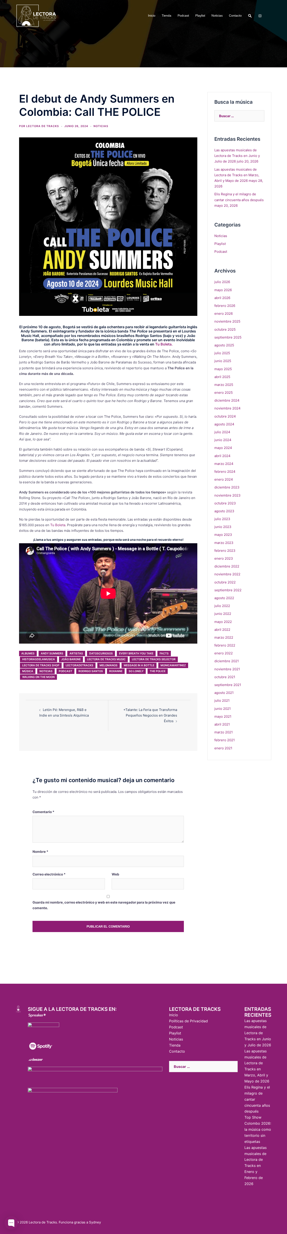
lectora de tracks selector (154, 659)
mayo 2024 (223, 448)
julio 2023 (222, 519)
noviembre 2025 (227, 321)
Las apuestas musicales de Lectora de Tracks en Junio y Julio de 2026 (237, 155)
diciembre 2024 (226, 400)
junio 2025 (222, 361)
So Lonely (136, 671)
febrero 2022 (224, 645)
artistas (76, 653)
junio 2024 (222, 440)
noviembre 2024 (227, 408)
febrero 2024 (224, 471)
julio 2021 (222, 700)
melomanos (108, 665)
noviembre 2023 (227, 495)
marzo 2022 (223, 637)
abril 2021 (222, 724)
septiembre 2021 (227, 685)
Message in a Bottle (139, 665)
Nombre (40, 851)
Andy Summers (52, 653)
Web (115, 874)
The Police (157, 671)
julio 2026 (222, 282)
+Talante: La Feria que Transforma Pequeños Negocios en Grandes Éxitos (150, 715)
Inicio (151, 15)
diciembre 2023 (226, 487)
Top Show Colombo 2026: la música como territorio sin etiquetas (257, 1129)
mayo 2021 (222, 716)
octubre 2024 (225, 416)
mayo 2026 (223, 290)
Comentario (43, 812)
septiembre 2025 (227, 337)
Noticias (217, 15)
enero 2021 (223, 748)
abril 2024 (222, 456)
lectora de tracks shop (40, 665)
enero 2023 (223, 558)
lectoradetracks (79, 665)
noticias (45, 671)
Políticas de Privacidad (188, 1021)
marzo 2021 (223, 732)
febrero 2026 (224, 306)
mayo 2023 (223, 534)
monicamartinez (173, 665)
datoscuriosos (101, 653)
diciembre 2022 (226, 566)
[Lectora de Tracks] (36, 15)
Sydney (95, 1222)
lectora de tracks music (106, 659)
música (27, 671)
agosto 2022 (224, 598)
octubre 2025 (225, 329)
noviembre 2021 (227, 669)
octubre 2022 (225, 582)
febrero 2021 (224, 740)
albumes (28, 653)
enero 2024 (223, 479)
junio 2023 (222, 527)
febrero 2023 (224, 550)
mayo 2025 (223, 369)
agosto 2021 (224, 693)
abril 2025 (222, 377)
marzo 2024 (223, 464)
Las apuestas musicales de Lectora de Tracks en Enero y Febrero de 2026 (255, 1165)
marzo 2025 (223, 385)
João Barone (71, 659)
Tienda (166, 15)
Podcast (183, 15)
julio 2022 (222, 606)
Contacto (235, 15)
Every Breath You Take (136, 653)
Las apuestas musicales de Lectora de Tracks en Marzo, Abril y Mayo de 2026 (236, 175)
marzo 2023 (223, 543)
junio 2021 (222, 708)
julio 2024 (222, 432)
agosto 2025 (224, 345)
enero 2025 (223, 392)
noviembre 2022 (227, 574)
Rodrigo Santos (90, 671)
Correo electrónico (49, 874)
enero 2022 (223, 653)
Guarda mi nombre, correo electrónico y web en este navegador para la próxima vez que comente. (104, 905)
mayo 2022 (223, 622)
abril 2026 (222, 298)
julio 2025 (222, 353)
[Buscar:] (239, 115)
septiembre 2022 (227, 590)
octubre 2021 (224, 677)
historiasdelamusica (38, 659)
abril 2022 (222, 629)
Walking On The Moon (38, 677)
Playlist (200, 15)
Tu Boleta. (164, 344)
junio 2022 (222, 614)
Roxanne (115, 671)
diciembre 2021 (226, 661)
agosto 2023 (224, 511)
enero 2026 (223, 313)
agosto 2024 (224, 424)
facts (164, 653)
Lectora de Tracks (42, 126)
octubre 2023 (225, 503)
